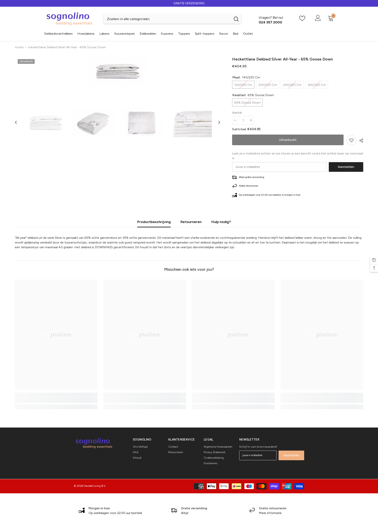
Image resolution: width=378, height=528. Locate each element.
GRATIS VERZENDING (189, 3)
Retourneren (191, 222)
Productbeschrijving (154, 222)
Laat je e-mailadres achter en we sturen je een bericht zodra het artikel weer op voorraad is (297, 156)
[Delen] (359, 140)
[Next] (219, 122)
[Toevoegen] (351, 140)
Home (19, 47)
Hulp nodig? (221, 222)
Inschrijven (291, 455)
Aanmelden (346, 167)
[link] (56, 400)
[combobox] (167, 19)
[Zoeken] (172, 19)
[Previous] (16, 122)
